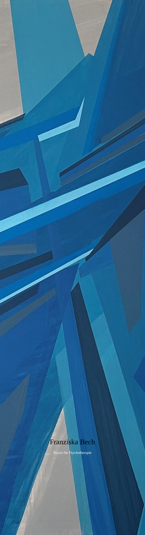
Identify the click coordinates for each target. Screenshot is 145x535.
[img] (72, 267)
